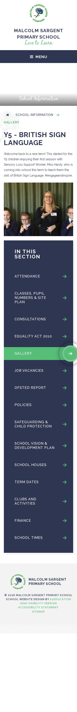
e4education (60, 599)
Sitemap (38, 611)
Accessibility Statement (38, 607)
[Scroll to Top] (38, 565)
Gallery (11, 122)
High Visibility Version (38, 603)
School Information (34, 115)
